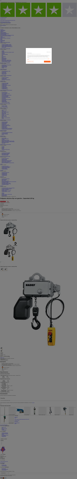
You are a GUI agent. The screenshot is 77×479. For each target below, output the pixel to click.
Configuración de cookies (30, 61)
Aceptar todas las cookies (47, 61)
